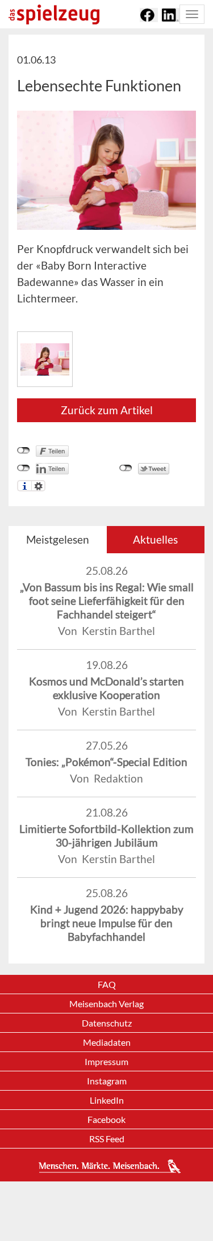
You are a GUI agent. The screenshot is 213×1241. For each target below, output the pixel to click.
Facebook (106, 1119)
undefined (23, 468)
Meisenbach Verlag (106, 1003)
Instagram (107, 1080)
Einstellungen (38, 485)
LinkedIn (107, 1100)
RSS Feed (106, 1138)
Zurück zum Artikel (107, 410)
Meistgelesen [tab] (57, 539)
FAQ (107, 984)
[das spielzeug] (54, 14)
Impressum (106, 1061)
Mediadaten (107, 1042)
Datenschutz (107, 1022)
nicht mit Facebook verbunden (23, 450)
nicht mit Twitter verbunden (125, 468)
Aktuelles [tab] (155, 539)
